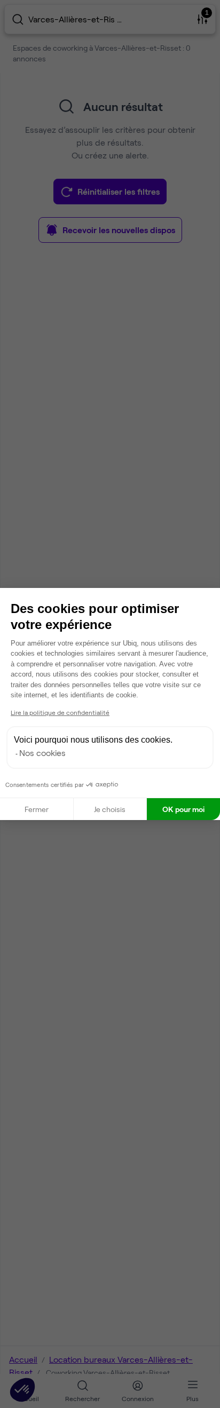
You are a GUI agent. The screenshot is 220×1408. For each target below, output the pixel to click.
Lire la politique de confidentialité (60, 712)
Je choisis (109, 809)
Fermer (37, 809)
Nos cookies (42, 752)
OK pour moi (183, 809)
